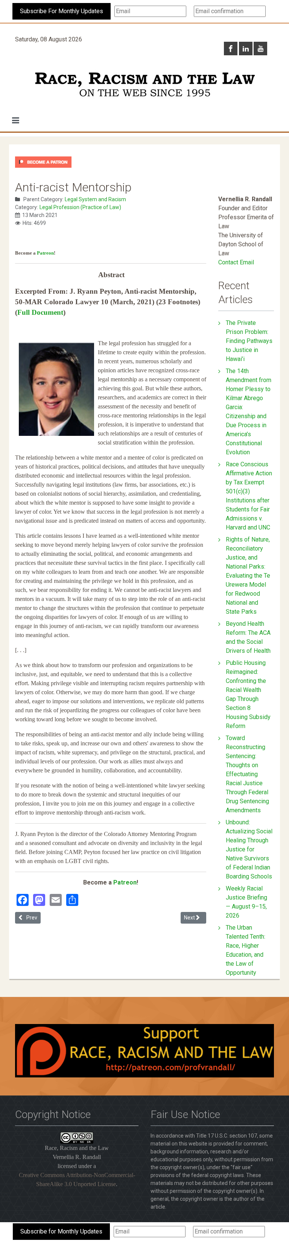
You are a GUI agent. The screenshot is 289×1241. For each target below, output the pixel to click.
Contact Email (236, 262)
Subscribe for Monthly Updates (61, 1231)
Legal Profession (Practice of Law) (80, 207)
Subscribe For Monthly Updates (61, 11)
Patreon (45, 253)
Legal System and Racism (95, 199)
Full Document (40, 312)
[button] (15, 120)
